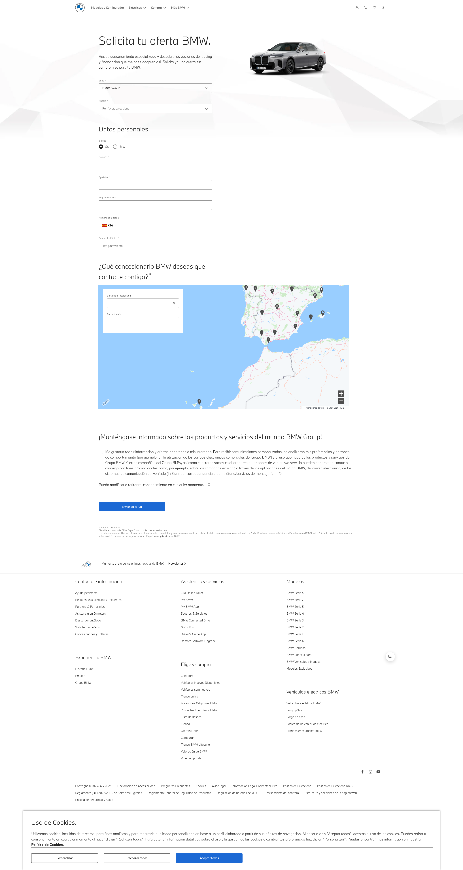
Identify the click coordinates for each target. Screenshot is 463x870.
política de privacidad (160, 536)
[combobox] (143, 303)
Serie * (102, 80)
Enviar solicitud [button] (132, 506)
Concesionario (114, 314)
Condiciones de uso (315, 408)
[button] (341, 393)
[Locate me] (174, 303)
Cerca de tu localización (119, 295)
